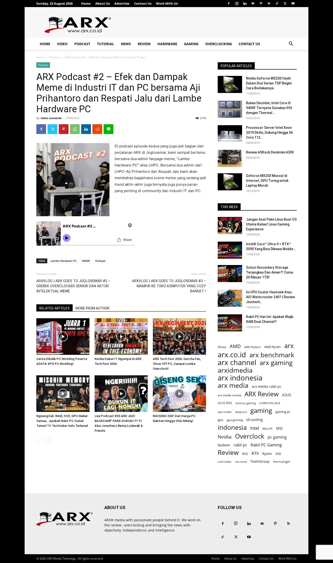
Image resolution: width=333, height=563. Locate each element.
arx (289, 345)
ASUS (286, 394)
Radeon (224, 445)
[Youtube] (293, 3)
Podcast (82, 43)
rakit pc (240, 444)
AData (222, 347)
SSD (278, 453)
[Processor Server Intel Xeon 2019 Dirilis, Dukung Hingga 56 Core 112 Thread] (230, 133)
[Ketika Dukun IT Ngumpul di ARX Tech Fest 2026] (121, 336)
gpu (220, 420)
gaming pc (282, 411)
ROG (245, 454)
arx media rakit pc (266, 386)
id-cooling (254, 419)
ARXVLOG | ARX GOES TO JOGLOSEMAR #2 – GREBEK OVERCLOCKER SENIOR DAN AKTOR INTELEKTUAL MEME (73, 286)
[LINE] (108, 129)
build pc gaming (245, 403)
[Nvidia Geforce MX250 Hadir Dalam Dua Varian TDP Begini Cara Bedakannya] (230, 84)
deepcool (241, 412)
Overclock (249, 436)
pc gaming (277, 437)
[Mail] (252, 3)
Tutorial (105, 43)
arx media (233, 385)
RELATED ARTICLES (54, 308)
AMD (235, 346)
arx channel (237, 362)
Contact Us (142, 3)
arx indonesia (240, 377)
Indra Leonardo (51, 118)
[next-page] (47, 440)
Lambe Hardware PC (63, 261)
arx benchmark (271, 355)
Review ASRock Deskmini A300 (270, 152)
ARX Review (262, 394)
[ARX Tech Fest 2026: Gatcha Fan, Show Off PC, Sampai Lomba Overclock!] (179, 336)
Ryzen (267, 453)
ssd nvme (241, 461)
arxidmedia (235, 370)
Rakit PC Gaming (266, 444)
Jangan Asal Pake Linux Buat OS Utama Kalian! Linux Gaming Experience (271, 224)
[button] (291, 44)
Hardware (167, 43)
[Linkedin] (244, 3)
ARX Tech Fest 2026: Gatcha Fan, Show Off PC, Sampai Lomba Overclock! (177, 363)
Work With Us (167, 3)
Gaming (191, 43)
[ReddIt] (97, 129)
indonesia (232, 427)
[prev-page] (39, 440)
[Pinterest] (260, 3)
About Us (102, 3)
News (126, 43)
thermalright (281, 462)
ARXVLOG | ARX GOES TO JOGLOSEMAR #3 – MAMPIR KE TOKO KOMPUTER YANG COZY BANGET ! (169, 286)
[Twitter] (285, 3)
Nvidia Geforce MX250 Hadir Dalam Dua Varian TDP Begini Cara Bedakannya (269, 83)
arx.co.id (232, 354)
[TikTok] (277, 3)
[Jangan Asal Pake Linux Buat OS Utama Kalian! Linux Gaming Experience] (230, 225)
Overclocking (218, 43)
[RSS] (269, 3)
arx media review (229, 395)
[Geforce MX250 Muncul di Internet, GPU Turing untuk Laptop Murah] (230, 181)
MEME (86, 261)
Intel (254, 428)
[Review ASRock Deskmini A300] (230, 158)
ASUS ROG (225, 403)
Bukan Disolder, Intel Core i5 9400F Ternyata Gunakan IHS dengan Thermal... (269, 108)
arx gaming (276, 362)
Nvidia (225, 437)
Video (62, 43)
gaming (261, 410)
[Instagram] (236, 3)
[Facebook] (228, 3)
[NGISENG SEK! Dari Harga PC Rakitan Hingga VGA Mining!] (179, 393)
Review (144, 43)
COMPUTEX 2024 (269, 403)
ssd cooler (225, 462)
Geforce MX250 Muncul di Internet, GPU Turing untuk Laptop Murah (267, 180)
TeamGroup (260, 461)
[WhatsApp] (75, 129)
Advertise (121, 3)
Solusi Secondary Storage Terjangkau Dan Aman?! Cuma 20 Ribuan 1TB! (269, 272)
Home (86, 3)
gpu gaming (235, 420)
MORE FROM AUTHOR (92, 308)
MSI (279, 428)
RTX (255, 453)
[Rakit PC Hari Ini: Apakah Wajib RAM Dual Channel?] (230, 322)
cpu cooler (225, 412)
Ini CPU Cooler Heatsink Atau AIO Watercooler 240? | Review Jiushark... (270, 297)
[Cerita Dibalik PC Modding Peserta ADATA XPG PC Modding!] (62, 336)
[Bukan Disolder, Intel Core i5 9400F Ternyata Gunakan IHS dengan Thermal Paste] (230, 109)
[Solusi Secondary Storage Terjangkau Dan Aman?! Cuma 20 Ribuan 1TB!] (230, 273)
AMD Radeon (252, 347)
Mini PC (268, 428)
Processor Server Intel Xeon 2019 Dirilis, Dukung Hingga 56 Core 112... (269, 132)
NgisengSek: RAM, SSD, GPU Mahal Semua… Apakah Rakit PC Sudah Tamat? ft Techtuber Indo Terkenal (62, 421)
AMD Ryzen (272, 347)
